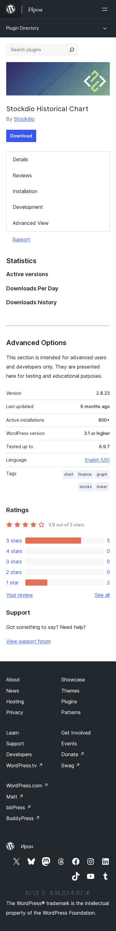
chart (68, 474)
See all (102, 595)
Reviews (22, 175)
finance (85, 474)
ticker (102, 486)
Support (21, 239)
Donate (72, 754)
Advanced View (31, 223)
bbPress (18, 807)
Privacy (14, 712)
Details (20, 159)
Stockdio (24, 119)
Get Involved (76, 733)
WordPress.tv (24, 765)
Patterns (71, 712)
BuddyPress (23, 818)
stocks (85, 486)
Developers (19, 754)
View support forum (28, 641)
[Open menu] (106, 9)
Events (69, 743)
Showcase (73, 679)
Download (21, 135)
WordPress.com (27, 785)
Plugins (69, 701)
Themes (70, 691)
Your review (19, 595)
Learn (12, 733)
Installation (25, 191)
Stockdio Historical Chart (47, 109)
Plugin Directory (22, 28)
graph (102, 474)
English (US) (97, 459)
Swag (70, 765)
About (13, 679)
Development (28, 207)
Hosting (15, 701)
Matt (15, 797)
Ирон (27, 846)
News (12, 691)
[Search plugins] (72, 50)
